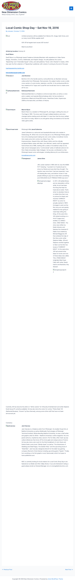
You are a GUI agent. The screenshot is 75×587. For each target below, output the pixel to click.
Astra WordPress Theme (55, 579)
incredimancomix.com (28, 155)
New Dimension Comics (14, 12)
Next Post (69, 569)
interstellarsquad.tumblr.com (15, 73)
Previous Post (7, 569)
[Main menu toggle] (71, 8)
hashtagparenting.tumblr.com (15, 68)
